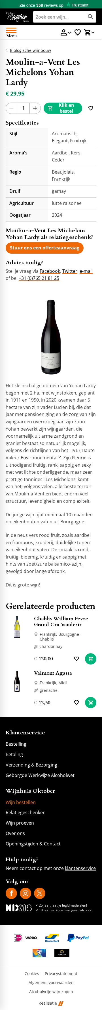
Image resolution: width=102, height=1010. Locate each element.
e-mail (86, 271)
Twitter (69, 271)
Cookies (32, 973)
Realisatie (48, 1003)
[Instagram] (25, 893)
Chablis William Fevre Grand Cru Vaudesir (61, 621)
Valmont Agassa (53, 673)
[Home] (17, 17)
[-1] (11, 108)
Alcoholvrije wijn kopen (51, 991)
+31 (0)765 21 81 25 (39, 278)
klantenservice (80, 868)
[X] (39, 893)
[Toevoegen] (90, 108)
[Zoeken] (90, 17)
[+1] (35, 108)
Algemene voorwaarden (51, 982)
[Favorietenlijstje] (77, 32)
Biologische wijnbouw (30, 50)
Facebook (50, 271)
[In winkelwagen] (90, 659)
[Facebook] (11, 893)
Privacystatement (61, 973)
